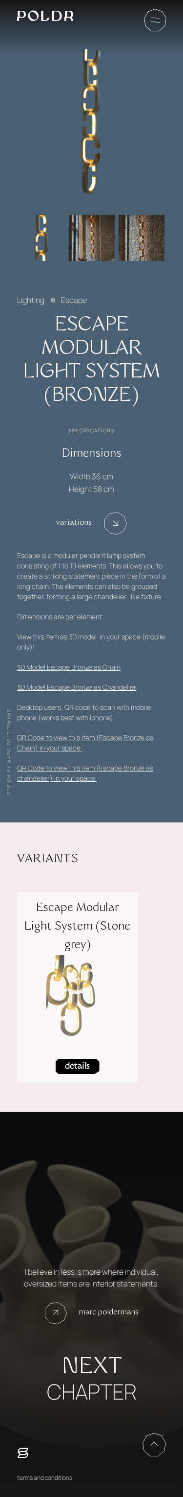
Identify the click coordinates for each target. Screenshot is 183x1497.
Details (77, 1067)
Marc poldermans (109, 1312)
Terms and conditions (44, 1478)
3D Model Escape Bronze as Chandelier (76, 687)
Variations (74, 523)
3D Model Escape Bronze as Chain (69, 667)
